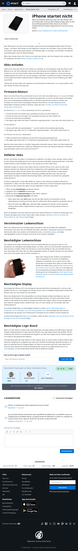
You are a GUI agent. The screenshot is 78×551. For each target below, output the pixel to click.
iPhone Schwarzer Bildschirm (31, 58)
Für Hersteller (26, 495)
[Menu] (3, 3)
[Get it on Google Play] (30, 510)
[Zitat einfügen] (21, 431)
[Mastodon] (62, 523)
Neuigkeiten (26, 482)
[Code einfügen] (14, 431)
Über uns (5, 478)
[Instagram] (54, 523)
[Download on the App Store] (29, 504)
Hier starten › (39, 388)
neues (29, 316)
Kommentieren (67, 451)
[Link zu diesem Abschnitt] (3, 65)
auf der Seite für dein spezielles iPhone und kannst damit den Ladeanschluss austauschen (55, 274)
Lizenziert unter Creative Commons (44, 547)
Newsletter (6, 491)
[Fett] (7, 431)
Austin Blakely (43, 31)
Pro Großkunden (27, 488)
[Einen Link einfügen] (17, 431)
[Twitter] (50, 523)
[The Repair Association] (74, 523)
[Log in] (75, 3)
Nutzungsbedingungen (10, 510)
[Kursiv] (10, 431)
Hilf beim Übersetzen (9, 524)
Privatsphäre (6, 506)
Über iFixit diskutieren (9, 485)
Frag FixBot (65, 359)
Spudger (53, 232)
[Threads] (70, 523)
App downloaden (29, 499)
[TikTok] (42, 523)
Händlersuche (26, 491)
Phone (10, 9)
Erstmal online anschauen (60, 491)
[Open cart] (69, 3)
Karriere (5, 488)
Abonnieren (62, 488)
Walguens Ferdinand (15, 421)
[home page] (12, 3)
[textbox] (39, 441)
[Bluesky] (66, 524)
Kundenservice (7, 482)
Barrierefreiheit (7, 503)
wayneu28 (11, 408)
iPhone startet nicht (32, 9)
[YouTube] (58, 523)
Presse (24, 478)
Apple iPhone (18, 9)
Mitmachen (26, 485)
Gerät (4, 9)
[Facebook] (46, 523)
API (3, 495)
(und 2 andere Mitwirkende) (57, 31)
